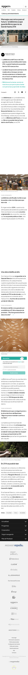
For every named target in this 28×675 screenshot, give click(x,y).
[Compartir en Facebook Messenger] (22, 92)
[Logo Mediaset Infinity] (14, 553)
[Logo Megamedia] (14, 661)
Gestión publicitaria (14, 648)
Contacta (14, 652)
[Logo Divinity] (14, 570)
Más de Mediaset (7, 539)
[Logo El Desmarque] (14, 575)
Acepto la (10, 369)
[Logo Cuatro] (14, 564)
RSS (14, 650)
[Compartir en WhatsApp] (15, 92)
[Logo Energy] (14, 592)
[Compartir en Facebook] (25, 92)
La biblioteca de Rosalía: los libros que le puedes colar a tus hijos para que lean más (13, 200)
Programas (5, 526)
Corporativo (6, 530)
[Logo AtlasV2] (14, 619)
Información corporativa (14, 639)
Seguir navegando (8, 534)
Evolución (24, 10)
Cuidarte (13, 10)
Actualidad (9, 512)
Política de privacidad (14, 642)
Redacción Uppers (10, 53)
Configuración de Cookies (14, 644)
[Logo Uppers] (14, 603)
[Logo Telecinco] (14, 559)
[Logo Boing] (14, 586)
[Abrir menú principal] (25, 6)
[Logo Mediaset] (14, 546)
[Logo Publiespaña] (14, 625)
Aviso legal (14, 637)
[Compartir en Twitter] (18, 92)
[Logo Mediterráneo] (14, 630)
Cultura (19, 10)
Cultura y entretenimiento (10, 13)
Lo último (4, 10)
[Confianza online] (14, 669)
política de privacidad (12, 369)
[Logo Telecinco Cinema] (14, 608)
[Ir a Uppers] (6, 7)
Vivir (9, 10)
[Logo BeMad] (14, 597)
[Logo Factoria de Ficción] (14, 581)
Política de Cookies (14, 646)
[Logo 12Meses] (14, 614)
